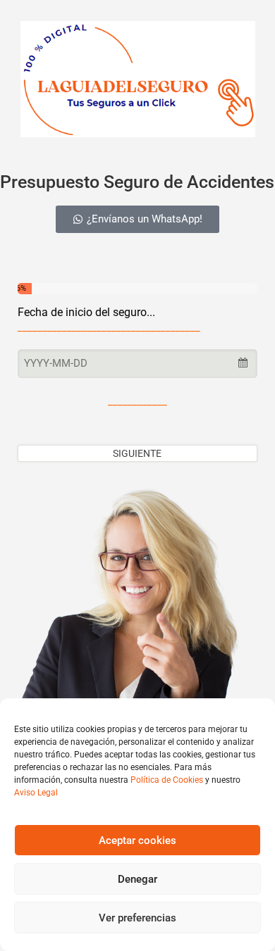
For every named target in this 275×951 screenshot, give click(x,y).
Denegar (137, 879)
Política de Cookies (166, 780)
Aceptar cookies (137, 840)
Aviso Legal (36, 793)
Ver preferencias (137, 918)
